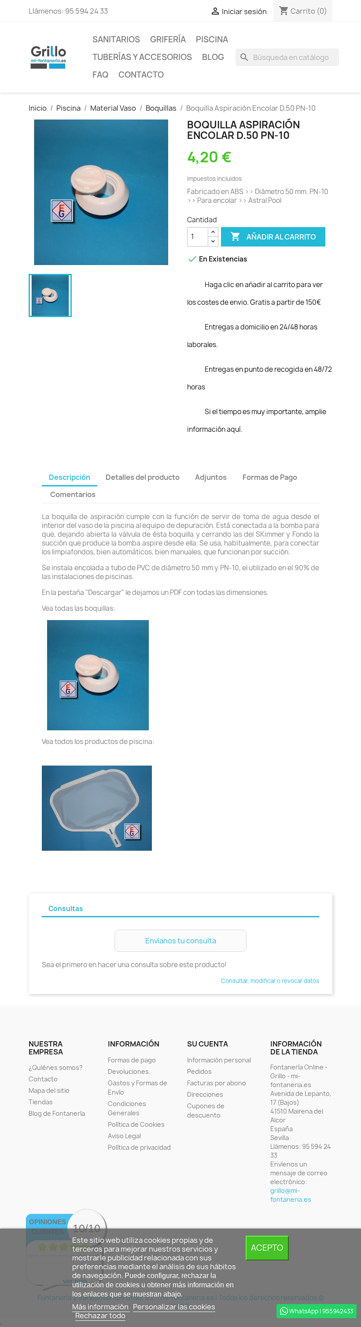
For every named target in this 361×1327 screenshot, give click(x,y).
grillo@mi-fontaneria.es (290, 1195)
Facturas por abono (216, 1083)
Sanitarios (116, 39)
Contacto (141, 74)
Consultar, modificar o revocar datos (270, 981)
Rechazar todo (100, 1315)
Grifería (168, 39)
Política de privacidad (139, 1147)
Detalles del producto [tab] (143, 477)
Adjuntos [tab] (211, 477)
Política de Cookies (136, 1124)
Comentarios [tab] (73, 494)
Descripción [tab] (69, 477)
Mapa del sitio (49, 1090)
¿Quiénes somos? (56, 1067)
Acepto (267, 1247)
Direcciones (205, 1094)
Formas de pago (132, 1060)
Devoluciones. (129, 1071)
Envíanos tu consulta (180, 941)
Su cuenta (207, 1044)
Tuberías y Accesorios (142, 57)
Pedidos (199, 1071)
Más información (101, 1307)
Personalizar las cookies (174, 1307)
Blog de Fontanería (57, 1113)
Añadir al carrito (273, 236)
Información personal (219, 1060)
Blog (213, 57)
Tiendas (41, 1102)
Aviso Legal (124, 1136)
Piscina (212, 39)
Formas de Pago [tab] (270, 477)
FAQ (100, 74)
